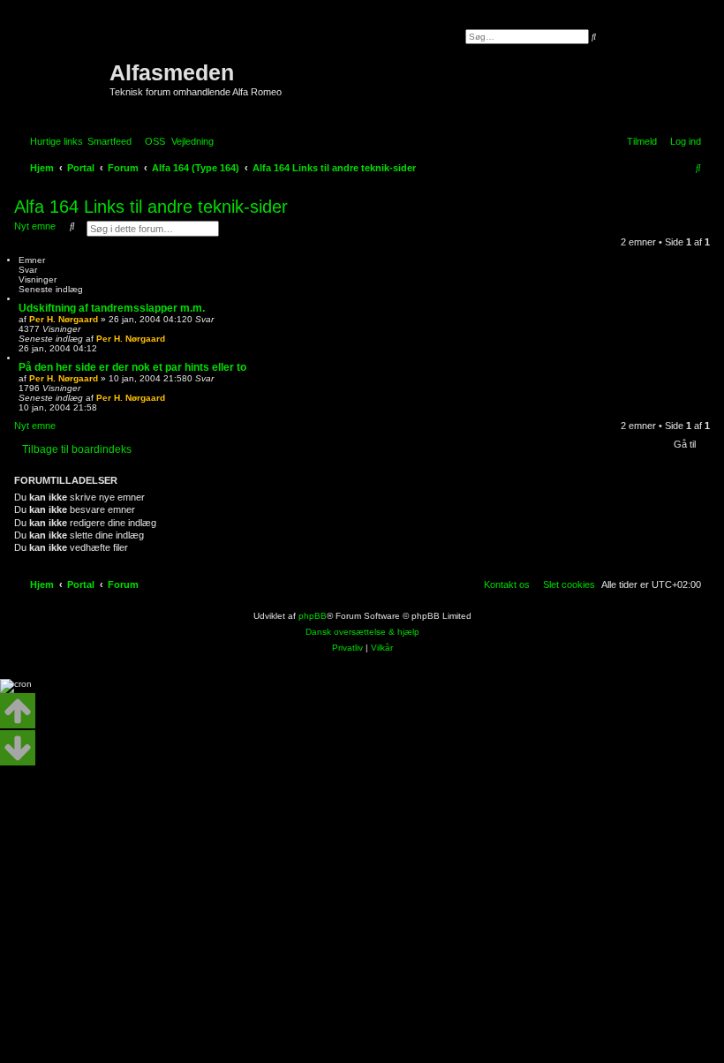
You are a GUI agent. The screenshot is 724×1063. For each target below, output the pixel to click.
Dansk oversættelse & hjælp (362, 632)
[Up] (17, 710)
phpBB (312, 616)
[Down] (17, 747)
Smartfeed (109, 141)
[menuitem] (151, 141)
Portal (80, 167)
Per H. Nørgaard (63, 319)
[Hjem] (64, 66)
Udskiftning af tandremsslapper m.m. (112, 308)
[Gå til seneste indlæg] (171, 338)
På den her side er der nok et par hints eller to (132, 367)
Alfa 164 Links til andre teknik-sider (151, 206)
